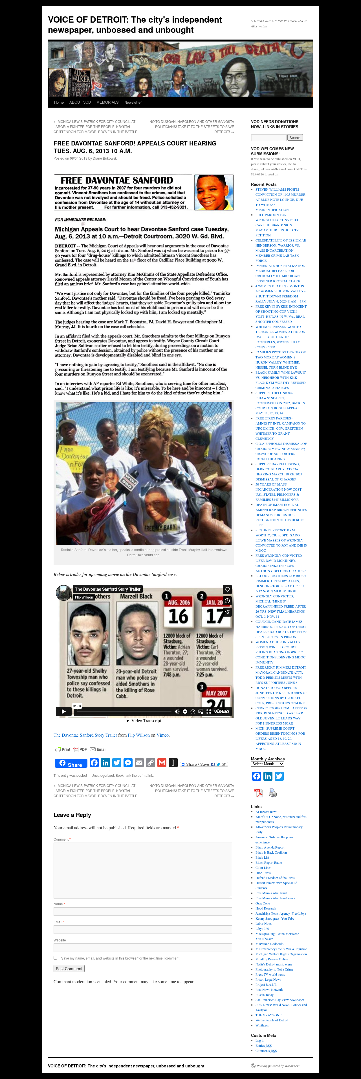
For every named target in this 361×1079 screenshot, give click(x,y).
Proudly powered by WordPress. (278, 1065)
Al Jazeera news (266, 811)
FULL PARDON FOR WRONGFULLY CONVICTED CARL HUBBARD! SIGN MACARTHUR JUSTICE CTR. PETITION (278, 224)
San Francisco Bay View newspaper (280, 999)
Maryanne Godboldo (269, 943)
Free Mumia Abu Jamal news (275, 898)
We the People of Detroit (272, 1020)
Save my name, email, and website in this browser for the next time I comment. (120, 958)
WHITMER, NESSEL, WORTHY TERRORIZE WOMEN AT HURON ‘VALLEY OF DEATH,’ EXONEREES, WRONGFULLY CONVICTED (280, 336)
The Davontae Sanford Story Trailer (85, 735)
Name (59, 903)
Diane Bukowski (105, 158)
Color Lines (263, 867)
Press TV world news (270, 974)
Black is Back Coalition (271, 852)
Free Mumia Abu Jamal (271, 893)
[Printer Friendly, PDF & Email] (81, 748)
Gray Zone (263, 903)
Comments (266, 1050)
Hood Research (266, 908)
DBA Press (263, 872)
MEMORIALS (107, 102)
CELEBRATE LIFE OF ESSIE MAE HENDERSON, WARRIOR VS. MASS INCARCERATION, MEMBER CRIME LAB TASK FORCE (281, 250)
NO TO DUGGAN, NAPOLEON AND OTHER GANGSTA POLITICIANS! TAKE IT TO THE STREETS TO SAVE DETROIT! (191, 126)
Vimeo (163, 735)
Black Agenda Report (270, 847)
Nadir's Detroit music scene (274, 964)
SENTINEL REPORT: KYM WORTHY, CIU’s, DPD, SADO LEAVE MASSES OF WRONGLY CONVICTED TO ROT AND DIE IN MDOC (281, 540)
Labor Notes (264, 923)
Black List (262, 857)
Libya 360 (262, 928)
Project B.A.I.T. (266, 984)
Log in (260, 1040)
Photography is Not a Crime (274, 969)
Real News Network (269, 989)
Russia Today (265, 994)
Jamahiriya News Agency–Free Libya (281, 913)
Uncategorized (102, 775)
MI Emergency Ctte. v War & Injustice (281, 949)
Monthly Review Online (272, 959)
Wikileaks (262, 1025)
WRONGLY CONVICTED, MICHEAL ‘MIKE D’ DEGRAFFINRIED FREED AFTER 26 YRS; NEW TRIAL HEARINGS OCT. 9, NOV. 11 (281, 606)
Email (59, 921)
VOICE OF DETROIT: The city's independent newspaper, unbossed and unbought (135, 24)
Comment (62, 839)
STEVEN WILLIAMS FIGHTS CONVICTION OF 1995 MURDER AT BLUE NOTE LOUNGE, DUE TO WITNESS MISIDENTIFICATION (280, 199)
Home (59, 102)
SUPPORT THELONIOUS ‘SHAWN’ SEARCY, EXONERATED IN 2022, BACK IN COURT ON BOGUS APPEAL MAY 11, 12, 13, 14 (280, 402)
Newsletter (133, 102)
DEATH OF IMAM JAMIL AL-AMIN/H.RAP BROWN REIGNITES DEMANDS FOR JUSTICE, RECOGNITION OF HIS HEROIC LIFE (281, 514)
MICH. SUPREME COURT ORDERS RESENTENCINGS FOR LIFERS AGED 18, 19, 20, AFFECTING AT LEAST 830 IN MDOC (280, 738)
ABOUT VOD (80, 102)
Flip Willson (139, 735)
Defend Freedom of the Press (275, 877)
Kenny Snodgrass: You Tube (275, 918)
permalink (145, 775)
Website (60, 939)
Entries (264, 1045)
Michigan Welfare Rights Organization (281, 954)
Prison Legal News (268, 979)
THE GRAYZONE (268, 1015)
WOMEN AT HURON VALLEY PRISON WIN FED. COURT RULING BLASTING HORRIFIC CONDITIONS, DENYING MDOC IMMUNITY (280, 651)
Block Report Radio (269, 862)
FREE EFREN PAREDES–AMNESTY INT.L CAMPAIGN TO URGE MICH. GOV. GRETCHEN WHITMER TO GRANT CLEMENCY (281, 428)
